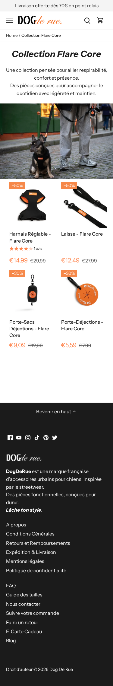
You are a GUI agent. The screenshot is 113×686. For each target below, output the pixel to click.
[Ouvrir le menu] (9, 20)
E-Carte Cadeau (24, 631)
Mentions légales (25, 561)
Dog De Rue (61, 669)
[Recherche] (87, 20)
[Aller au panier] (100, 20)
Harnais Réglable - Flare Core (30, 237)
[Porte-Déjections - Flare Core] (84, 293)
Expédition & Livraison (31, 552)
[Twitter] (54, 437)
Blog (11, 640)
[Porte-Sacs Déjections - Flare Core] (32, 293)
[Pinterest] (46, 437)
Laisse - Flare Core (82, 234)
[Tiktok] (36, 437)
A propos (16, 525)
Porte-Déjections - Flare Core (82, 325)
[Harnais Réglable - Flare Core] (32, 205)
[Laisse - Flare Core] (84, 205)
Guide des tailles (24, 595)
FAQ (11, 586)
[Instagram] (27, 437)
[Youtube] (18, 437)
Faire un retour (22, 622)
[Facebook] (10, 437)
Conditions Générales (30, 534)
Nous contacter (23, 604)
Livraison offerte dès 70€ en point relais (57, 5)
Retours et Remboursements (38, 543)
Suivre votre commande (32, 613)
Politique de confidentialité (36, 570)
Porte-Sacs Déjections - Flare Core (29, 328)
